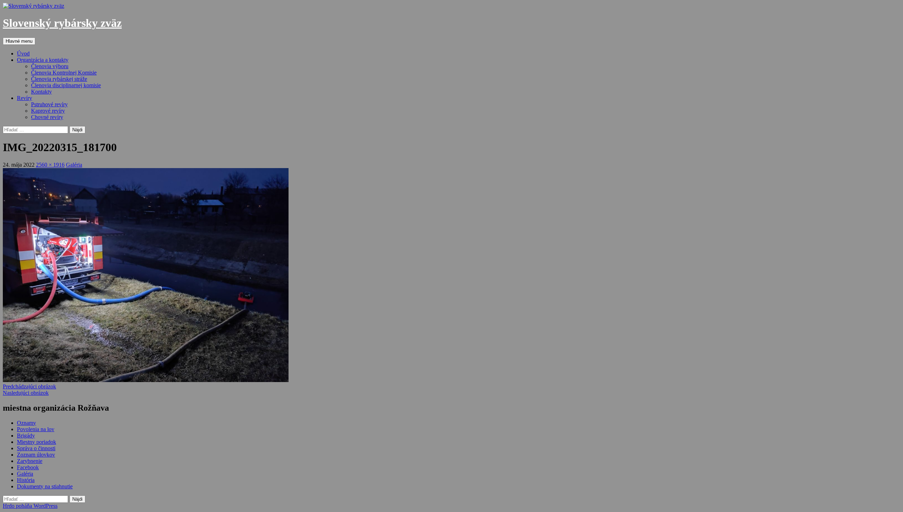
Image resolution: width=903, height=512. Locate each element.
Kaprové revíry (48, 111)
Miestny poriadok (36, 442)
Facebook (28, 467)
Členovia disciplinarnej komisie (66, 85)
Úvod (23, 53)
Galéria (74, 165)
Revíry (24, 98)
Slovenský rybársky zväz (62, 23)
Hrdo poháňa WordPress (30, 506)
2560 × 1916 (50, 165)
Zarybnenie (29, 461)
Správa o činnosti (36, 448)
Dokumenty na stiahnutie (45, 486)
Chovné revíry (47, 117)
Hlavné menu (19, 41)
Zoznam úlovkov (36, 455)
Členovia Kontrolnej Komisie (64, 73)
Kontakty (41, 92)
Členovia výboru (49, 66)
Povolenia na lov (35, 429)
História (26, 480)
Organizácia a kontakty (42, 60)
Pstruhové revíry (49, 104)
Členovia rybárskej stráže (59, 79)
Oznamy (26, 423)
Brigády (26, 436)
